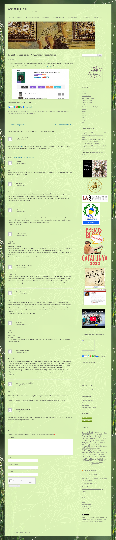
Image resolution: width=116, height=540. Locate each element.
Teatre (100, 461)
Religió (105, 459)
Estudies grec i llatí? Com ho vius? (91, 483)
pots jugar (50, 66)
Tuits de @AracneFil (87, 390)
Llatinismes (102, 446)
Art (105, 432)
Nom (10, 457)
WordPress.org (86, 508)
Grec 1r (84, 109)
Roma (84, 461)
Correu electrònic (13, 464)
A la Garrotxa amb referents (64, 125)
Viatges (95, 462)
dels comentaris (87, 506)
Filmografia (85, 442)
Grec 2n (84, 111)
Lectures (85, 446)
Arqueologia (98, 432)
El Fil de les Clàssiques (32, 17)
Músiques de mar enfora (89, 407)
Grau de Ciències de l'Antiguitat (90, 107)
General (24, 111)
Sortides (95, 461)
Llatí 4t (32, 111)
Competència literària (92, 436)
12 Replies (11, 59)
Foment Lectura (98, 442)
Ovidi (17, 113)
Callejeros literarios (87, 400)
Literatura (92, 446)
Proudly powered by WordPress (22, 532)
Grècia (87, 444)
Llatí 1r (28, 111)
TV (86, 462)
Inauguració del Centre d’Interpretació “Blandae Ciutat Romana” (94, 135)
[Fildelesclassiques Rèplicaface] (88, 350)
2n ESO (84, 94)
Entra (83, 502)
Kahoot (43, 111)
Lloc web (10, 471)
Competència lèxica (88, 438)
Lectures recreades (58, 17)
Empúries (92, 440)
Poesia (96, 456)
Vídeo (92, 464)
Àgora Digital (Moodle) (15, 17)
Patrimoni (100, 454)
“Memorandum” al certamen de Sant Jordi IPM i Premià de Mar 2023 (94, 148)
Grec (83, 444)
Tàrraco (90, 463)
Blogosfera (84, 434)
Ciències (100, 434)
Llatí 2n (84, 115)
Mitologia (87, 450)
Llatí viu (89, 448)
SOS (83, 122)
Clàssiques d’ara (73, 17)
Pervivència (87, 455)
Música (94, 452)
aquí (44, 66)
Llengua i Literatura (87, 120)
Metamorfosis (59, 111)
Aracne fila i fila (17, 8)
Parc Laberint (93, 454)
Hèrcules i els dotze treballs (93, 143)
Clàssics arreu (86, 403)
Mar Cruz (32, 113)
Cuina (96, 438)
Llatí (83, 448)
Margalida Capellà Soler (23, 138)
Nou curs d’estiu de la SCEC (89, 475)
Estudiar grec (98, 17)
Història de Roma (97, 444)
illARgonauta (85, 405)
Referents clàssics (92, 458)
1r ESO (84, 91)
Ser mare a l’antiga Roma (16, 125)
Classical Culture (86, 96)
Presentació (46, 17)
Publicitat (102, 456)
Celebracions (92, 434)
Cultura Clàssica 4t (87, 102)
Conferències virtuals (88, 98)
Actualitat (87, 432)
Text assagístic (86, 17)
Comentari (11, 437)
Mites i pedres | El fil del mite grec (24, 157)
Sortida (89, 460)
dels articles (86, 504)
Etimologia (99, 440)
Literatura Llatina (50, 111)
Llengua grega (96, 448)
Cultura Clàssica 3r (87, 100)
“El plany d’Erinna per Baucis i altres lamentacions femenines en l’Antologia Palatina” (92, 489)
